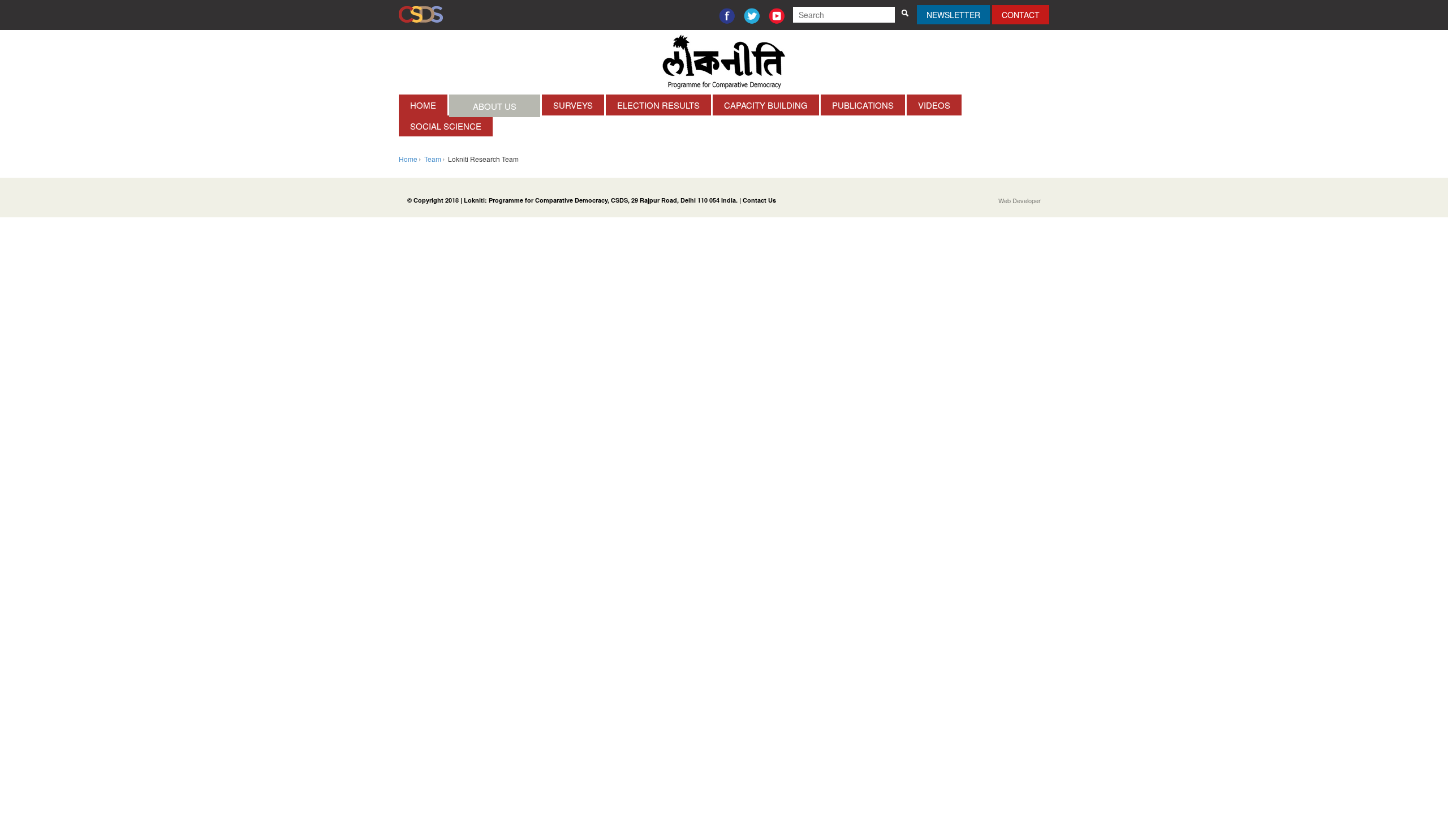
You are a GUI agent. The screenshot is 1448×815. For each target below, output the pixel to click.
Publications (863, 105)
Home (423, 105)
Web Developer (1019, 200)
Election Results (658, 105)
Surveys (573, 105)
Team (432, 159)
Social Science (445, 126)
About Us (494, 106)
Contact (1021, 14)
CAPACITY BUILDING (766, 105)
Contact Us (759, 200)
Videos (934, 105)
